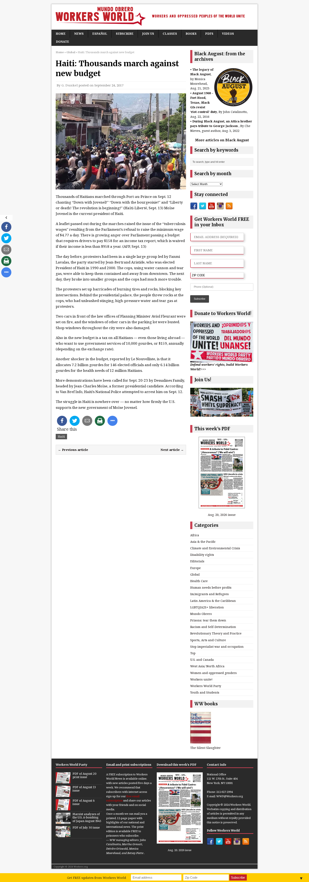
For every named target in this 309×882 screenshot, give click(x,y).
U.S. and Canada (202, 660)
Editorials (197, 561)
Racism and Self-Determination (213, 627)
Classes (170, 34)
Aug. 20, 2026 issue (222, 515)
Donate (62, 42)
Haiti (61, 436)
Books (191, 34)
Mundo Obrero (201, 614)
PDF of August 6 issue (84, 802)
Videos (228, 34)
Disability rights (202, 555)
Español (99, 34)
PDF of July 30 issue (86, 827)
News (79, 34)
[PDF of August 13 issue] (63, 794)
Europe (195, 568)
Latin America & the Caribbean (213, 601)
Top (192, 653)
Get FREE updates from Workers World (96, 877)
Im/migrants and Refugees (209, 594)
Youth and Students (204, 692)
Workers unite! (201, 679)
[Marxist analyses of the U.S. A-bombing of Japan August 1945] (63, 821)
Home (61, 34)
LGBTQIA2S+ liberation (207, 607)
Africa (194, 535)
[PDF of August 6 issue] (63, 808)
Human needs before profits (210, 587)
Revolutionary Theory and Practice (216, 633)
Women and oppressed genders (213, 673)
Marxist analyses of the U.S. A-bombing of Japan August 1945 (87, 817)
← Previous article (73, 450)
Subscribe (124, 34)
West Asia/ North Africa (207, 666)
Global (195, 574)
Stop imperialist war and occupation (217, 647)
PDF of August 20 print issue (84, 775)
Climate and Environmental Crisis (215, 548)
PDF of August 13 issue (84, 789)
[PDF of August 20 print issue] (63, 781)
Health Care (199, 581)
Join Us (148, 34)
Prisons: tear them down (208, 620)
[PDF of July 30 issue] (63, 835)
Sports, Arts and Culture (208, 640)
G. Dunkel (69, 85)
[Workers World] (155, 17)
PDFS (209, 34)
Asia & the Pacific (203, 542)
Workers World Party (205, 686)
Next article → (172, 450)
